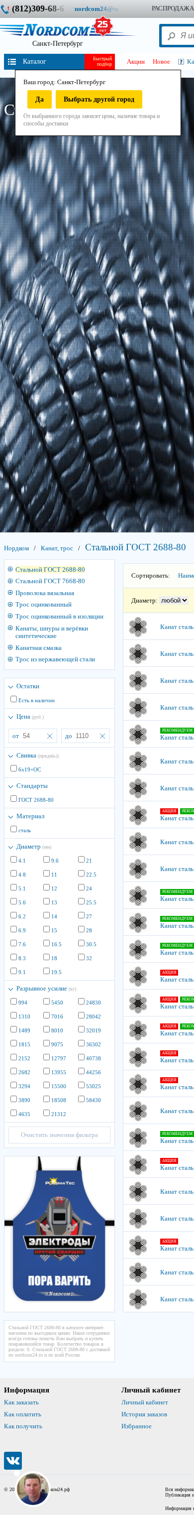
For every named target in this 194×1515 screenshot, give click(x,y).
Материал (30, 816)
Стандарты (32, 785)
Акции (136, 61)
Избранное (136, 1426)
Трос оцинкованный (43, 604)
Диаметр (33, 846)
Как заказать (21, 1402)
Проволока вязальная (44, 593)
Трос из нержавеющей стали (55, 659)
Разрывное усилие (46, 988)
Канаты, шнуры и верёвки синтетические (51, 632)
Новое (161, 61)
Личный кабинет (144, 1402)
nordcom (104, 8)
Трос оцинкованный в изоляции (59, 616)
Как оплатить (22, 1414)
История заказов (144, 1414)
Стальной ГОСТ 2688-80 (50, 569)
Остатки (27, 686)
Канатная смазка (38, 647)
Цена (30, 716)
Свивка (37, 755)
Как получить (23, 1426)
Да (39, 99)
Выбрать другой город (99, 99)
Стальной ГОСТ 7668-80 (50, 581)
